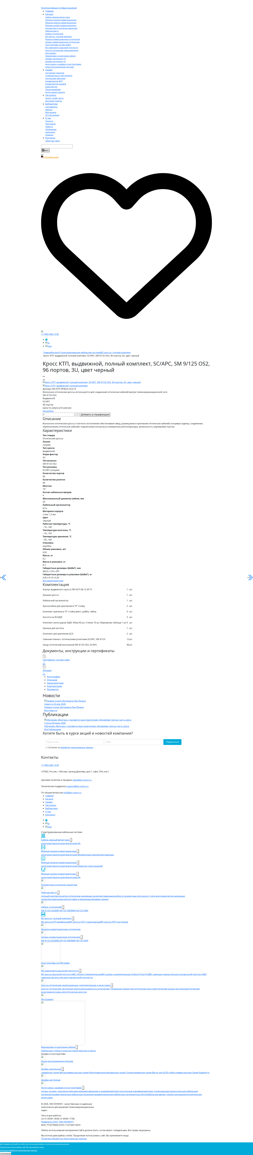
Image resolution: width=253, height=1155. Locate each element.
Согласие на (70, 747)
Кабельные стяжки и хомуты (55, 1050)
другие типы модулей (91, 866)
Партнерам (50, 124)
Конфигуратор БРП (53, 81)
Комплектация (54, 686)
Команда (49, 135)
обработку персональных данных (76, 747)
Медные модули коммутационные (60, 22)
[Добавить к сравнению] (44, 379)
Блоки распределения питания (59, 67)
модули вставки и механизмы (76, 899)
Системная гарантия (54, 73)
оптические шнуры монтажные (171, 988)
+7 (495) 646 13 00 (50, 334)
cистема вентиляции (75, 1091)
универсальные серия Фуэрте (81, 1072)
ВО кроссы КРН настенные (114, 921)
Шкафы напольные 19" (55, 58)
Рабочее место (52, 31)
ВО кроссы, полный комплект (58, 36)
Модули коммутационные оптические (62, 39)
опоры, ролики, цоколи (53, 1091)
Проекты (49, 121)
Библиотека (51, 103)
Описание (52, 679)
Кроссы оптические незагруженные (61, 50)
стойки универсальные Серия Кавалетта (188, 1072)
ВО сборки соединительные (87, 974)
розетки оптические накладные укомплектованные (86, 896)
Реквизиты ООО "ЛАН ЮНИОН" (57, 1121)
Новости (49, 126)
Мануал (48, 109)
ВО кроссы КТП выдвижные (55, 921)
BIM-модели (50, 112)
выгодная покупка (53, 101)
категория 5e (48, 843)
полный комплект (50, 896)
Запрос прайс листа (54, 98)
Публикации (50, 129)
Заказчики (50, 132)
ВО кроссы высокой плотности (57, 974)
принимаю (5, 1153)
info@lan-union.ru (72, 792)
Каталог (49, 14)
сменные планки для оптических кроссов (134, 988)
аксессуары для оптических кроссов (68, 992)
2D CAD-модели (52, 115)
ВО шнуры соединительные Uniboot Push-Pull (125, 974)
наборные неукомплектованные (97, 854)
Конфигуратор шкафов (55, 84)
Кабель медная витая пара (57, 17)
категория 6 (61, 843)
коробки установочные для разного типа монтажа (139, 896)
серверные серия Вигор (53, 1072)
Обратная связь (52, 141)
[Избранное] (126, 243)
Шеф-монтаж (51, 86)
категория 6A (73, 854)
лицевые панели (99, 899)
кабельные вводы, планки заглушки (165, 1094)
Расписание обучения (55, 78)
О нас (48, 118)
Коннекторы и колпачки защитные (61, 28)
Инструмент (50, 53)
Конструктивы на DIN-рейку (58, 45)
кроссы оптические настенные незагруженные (65, 988)
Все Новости (50, 710)
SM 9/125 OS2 (48, 910)
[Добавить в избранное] (44, 376)
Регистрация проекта (55, 92)
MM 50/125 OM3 (63, 910)
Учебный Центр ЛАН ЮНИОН (58, 75)
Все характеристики (53, 580)
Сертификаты (51, 107)
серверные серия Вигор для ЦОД (151, 1072)
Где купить (50, 95)
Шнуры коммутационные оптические (62, 42)
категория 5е (48, 854)
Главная (49, 11)
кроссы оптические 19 (101, 988)
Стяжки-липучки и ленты (83, 1050)
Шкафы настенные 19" (55, 61)
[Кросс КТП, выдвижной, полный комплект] (92, 382)
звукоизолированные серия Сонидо (115, 1072)
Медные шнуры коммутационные (60, 25)
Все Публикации (52, 729)
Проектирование (53, 89)
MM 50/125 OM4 (80, 910)
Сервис (49, 69)
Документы (53, 689)
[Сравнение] (42, 331)
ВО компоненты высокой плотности (61, 47)
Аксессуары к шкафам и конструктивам (63, 64)
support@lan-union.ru (77, 786)
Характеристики (55, 683)
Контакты (50, 137)
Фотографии (53, 676)
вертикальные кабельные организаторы (77, 1094)
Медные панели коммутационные (60, 20)
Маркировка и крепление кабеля (60, 56)
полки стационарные (158, 1091)
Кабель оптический (54, 34)
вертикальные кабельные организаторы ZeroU (122, 1094)
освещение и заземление (99, 1091)
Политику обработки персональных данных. (18, 1150)
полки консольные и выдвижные (130, 1091)
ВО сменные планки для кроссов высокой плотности (176, 974)
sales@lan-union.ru (82, 780)
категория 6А (73, 843)
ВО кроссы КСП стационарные (85, 921)
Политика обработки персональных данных (64, 1138)
